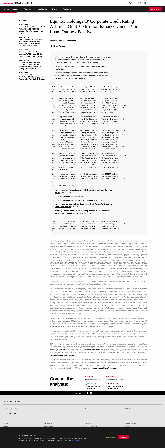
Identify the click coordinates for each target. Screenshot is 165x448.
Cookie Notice (76, 440)
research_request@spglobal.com (103, 368)
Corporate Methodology (64, 196)
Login (159, 3)
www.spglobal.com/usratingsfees (63, 355)
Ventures (5, 426)
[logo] (8, 3)
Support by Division (89, 423)
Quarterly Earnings (48, 426)
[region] (82, 437)
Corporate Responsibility (131, 423)
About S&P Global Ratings (10, 408)
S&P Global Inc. (9, 414)
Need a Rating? (155, 9)
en (141, 3)
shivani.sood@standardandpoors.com (93, 387)
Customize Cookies (110, 437)
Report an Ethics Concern (90, 426)
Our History (6, 423)
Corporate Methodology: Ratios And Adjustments (74, 200)
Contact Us (149, 3)
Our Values (6, 421)
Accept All (124, 437)
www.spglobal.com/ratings (60, 350)
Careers (127, 421)
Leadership (127, 426)
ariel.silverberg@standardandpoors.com (115, 387)
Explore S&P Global (24, 3)
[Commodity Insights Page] (84, 393)
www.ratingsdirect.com (95, 350)
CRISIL (86, 408)
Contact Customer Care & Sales (92, 421)
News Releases (48, 423)
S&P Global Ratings (11, 401)
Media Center (47, 408)
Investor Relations (48, 421)
